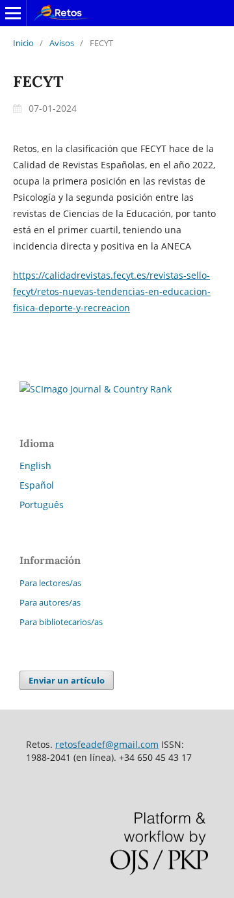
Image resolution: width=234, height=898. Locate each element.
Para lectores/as (50, 583)
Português (42, 504)
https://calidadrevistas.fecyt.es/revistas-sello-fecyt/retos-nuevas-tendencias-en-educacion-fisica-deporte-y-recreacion (112, 291)
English (35, 465)
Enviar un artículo (67, 680)
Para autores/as (50, 602)
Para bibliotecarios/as (61, 622)
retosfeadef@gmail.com (107, 744)
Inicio (23, 43)
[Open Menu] (13, 13)
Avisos (61, 43)
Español (37, 485)
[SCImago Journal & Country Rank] (96, 389)
